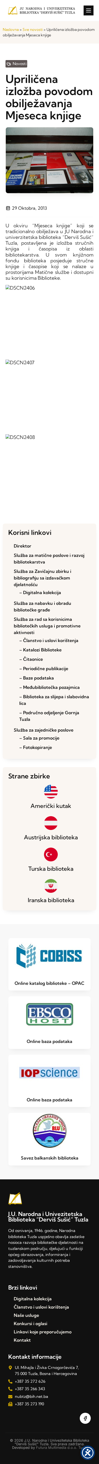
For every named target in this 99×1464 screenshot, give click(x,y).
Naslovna (11, 29)
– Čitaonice (31, 659)
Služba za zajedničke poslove (43, 730)
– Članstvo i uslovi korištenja (48, 640)
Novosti (19, 63)
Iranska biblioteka (51, 900)
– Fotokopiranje (35, 747)
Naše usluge (26, 1315)
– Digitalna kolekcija (40, 592)
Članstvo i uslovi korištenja (41, 1307)
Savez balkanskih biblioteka (49, 1158)
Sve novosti (33, 29)
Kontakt (22, 1340)
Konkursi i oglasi (30, 1323)
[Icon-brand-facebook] (85, 1418)
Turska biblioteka (50, 868)
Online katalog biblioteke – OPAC (49, 983)
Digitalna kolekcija (33, 1298)
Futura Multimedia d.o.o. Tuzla (61, 1448)
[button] (89, 10)
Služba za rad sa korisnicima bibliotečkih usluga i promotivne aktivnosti (47, 625)
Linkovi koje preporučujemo (43, 1331)
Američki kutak (51, 805)
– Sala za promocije (39, 738)
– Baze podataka (36, 678)
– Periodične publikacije (43, 668)
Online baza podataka (49, 1041)
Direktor (22, 546)
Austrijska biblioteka (51, 837)
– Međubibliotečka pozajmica (49, 687)
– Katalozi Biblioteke (40, 650)
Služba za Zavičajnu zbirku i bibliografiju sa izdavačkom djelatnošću (42, 577)
